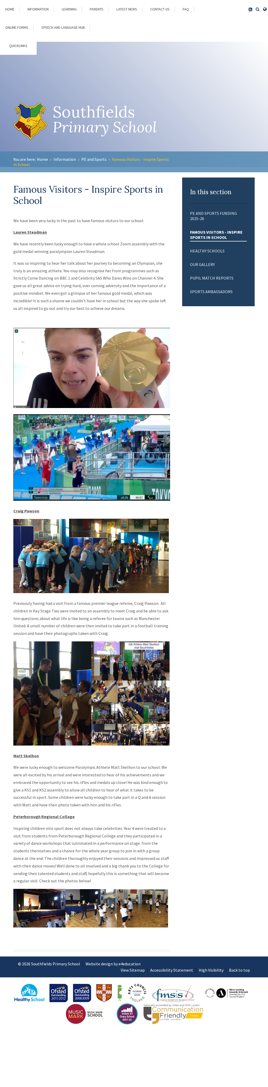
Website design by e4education (113, 963)
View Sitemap (133, 970)
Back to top (239, 970)
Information (64, 159)
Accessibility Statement (171, 970)
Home (42, 159)
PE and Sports (94, 159)
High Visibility (211, 970)
